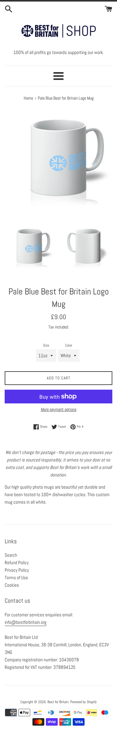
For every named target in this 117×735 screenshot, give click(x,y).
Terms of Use (16, 577)
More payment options (58, 409)
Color (68, 345)
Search (11, 555)
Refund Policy (17, 562)
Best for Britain (57, 701)
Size (46, 345)
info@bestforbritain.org (25, 622)
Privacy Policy (17, 570)
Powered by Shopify (83, 701)
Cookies (12, 585)
